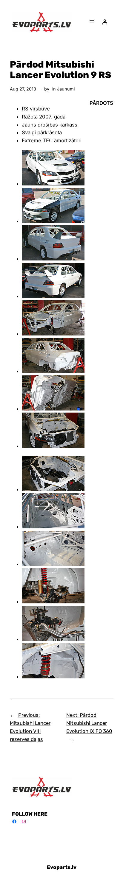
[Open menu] (92, 21)
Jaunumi (66, 88)
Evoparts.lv (61, 867)
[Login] (105, 21)
